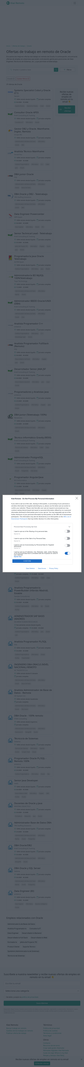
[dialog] (42, 533)
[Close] (77, 499)
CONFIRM (27, 561)
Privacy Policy (53, 568)
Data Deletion (30, 568)
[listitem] (42, 527)
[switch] (67, 531)
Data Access (42, 568)
